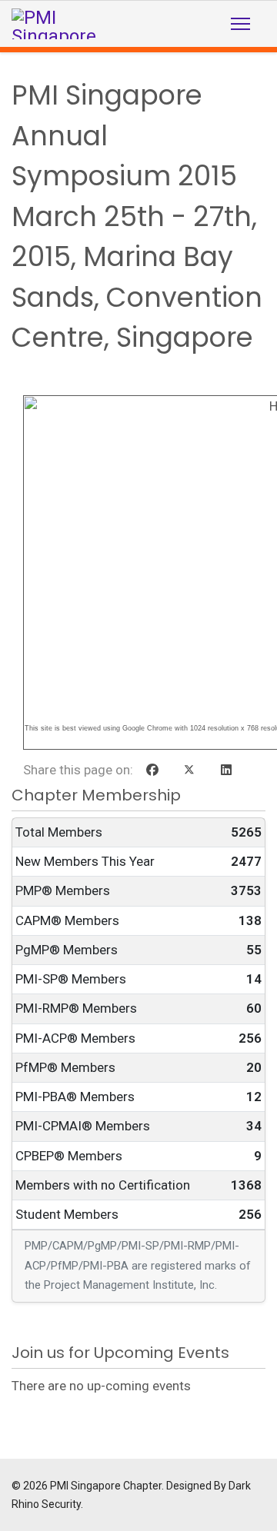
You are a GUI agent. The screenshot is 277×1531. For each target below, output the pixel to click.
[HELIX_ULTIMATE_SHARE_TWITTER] (189, 770)
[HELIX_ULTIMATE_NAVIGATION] (240, 24)
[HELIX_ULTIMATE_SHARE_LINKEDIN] (226, 770)
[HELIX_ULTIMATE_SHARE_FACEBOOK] (152, 770)
